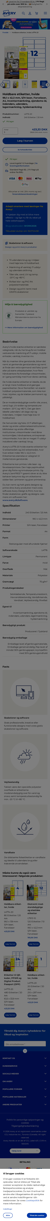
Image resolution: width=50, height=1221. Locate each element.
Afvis (8, 1215)
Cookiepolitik (32, 1200)
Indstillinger (7, 1209)
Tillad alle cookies (37, 1215)
